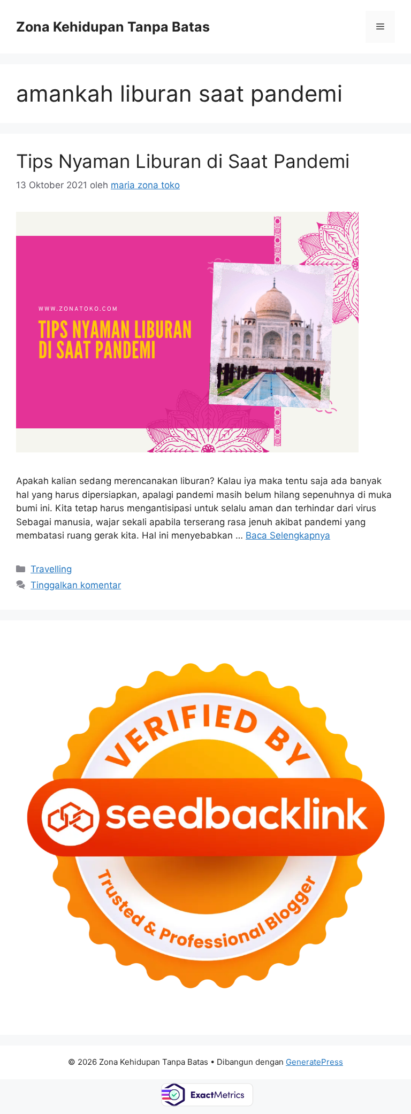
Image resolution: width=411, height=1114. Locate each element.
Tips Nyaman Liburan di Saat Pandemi (182, 161)
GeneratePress (314, 1062)
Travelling (51, 569)
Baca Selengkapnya (288, 535)
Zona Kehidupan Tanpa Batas (113, 27)
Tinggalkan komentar (76, 585)
